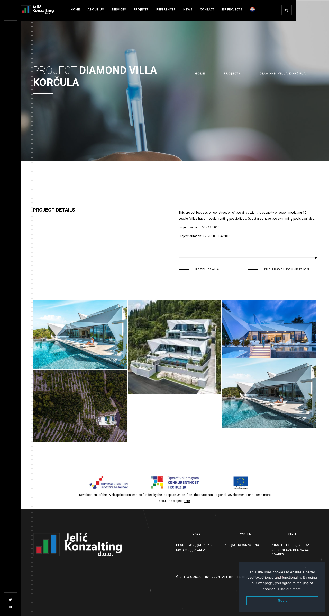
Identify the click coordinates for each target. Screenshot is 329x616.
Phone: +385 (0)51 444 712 (194, 545)
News (187, 9)
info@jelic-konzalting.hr (243, 545)
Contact (207, 9)
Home (75, 9)
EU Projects (232, 9)
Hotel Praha (207, 269)
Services (119, 9)
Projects (141, 9)
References (166, 9)
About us (96, 9)
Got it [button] (282, 600)
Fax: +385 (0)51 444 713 (191, 550)
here (187, 501)
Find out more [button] (289, 589)
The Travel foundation (286, 269)
